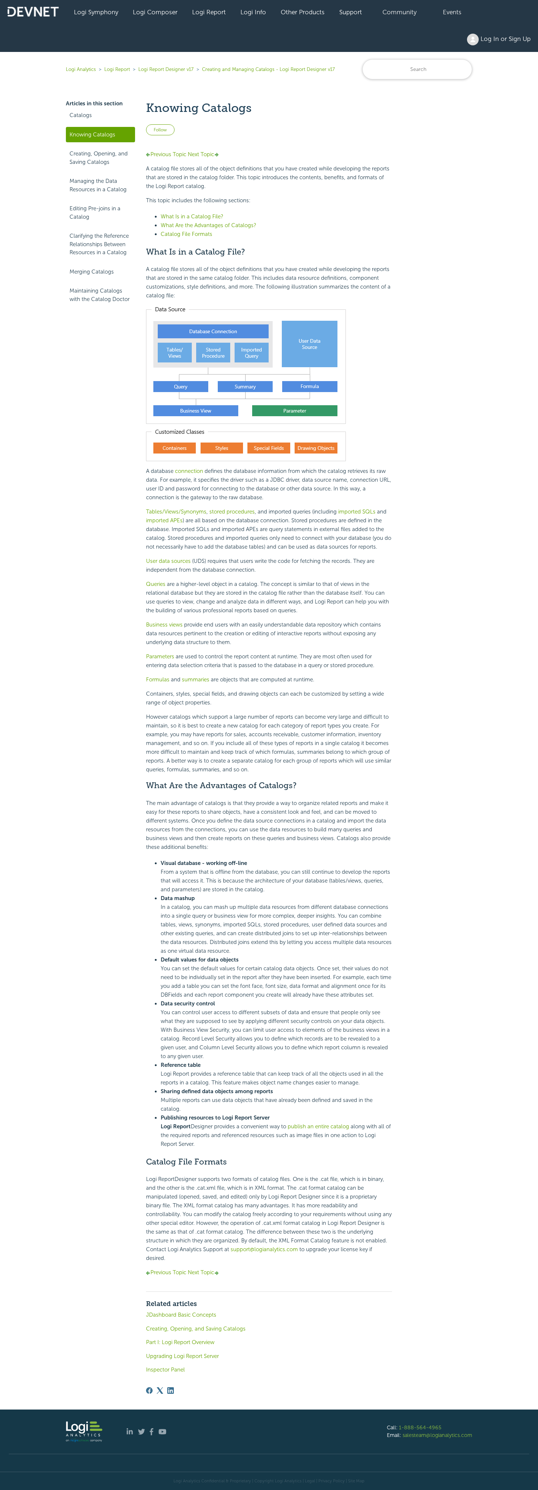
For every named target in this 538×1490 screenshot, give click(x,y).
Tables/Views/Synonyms (176, 511)
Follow (160, 129)
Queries (155, 584)
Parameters (160, 656)
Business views (164, 624)
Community (399, 12)
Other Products (303, 12)
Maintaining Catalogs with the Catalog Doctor (100, 294)
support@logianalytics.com (264, 1249)
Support (350, 12)
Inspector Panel (165, 1369)
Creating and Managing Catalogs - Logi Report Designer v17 (268, 69)
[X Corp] (160, 1390)
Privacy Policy (331, 1480)
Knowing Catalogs (92, 134)
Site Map (356, 1480)
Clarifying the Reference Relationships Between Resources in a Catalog (99, 244)
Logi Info (253, 12)
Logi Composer (155, 12)
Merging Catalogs (92, 271)
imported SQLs (357, 511)
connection (189, 471)
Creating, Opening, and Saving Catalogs (99, 157)
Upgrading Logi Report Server (182, 1356)
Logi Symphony (96, 12)
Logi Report (209, 12)
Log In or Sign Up (505, 38)
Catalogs (81, 115)
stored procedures (232, 511)
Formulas (157, 679)
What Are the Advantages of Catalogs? (208, 225)
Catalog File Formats (186, 234)
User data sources (168, 561)
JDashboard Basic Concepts (181, 1315)
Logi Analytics (81, 69)
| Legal (309, 1480)
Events (452, 12)
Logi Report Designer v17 (166, 69)
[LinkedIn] (170, 1390)
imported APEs (164, 520)
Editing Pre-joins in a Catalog (95, 212)
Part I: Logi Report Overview (180, 1342)
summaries (195, 679)
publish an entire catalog (318, 1126)
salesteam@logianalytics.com (437, 1435)
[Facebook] (149, 1390)
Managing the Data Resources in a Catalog (98, 185)
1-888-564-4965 (420, 1427)
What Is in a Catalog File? (192, 216)
